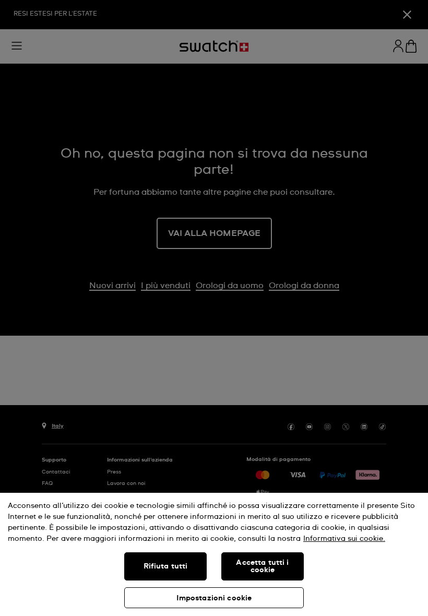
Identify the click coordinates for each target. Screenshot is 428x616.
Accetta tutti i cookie (262, 566)
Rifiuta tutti (166, 566)
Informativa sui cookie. (344, 538)
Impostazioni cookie (214, 598)
